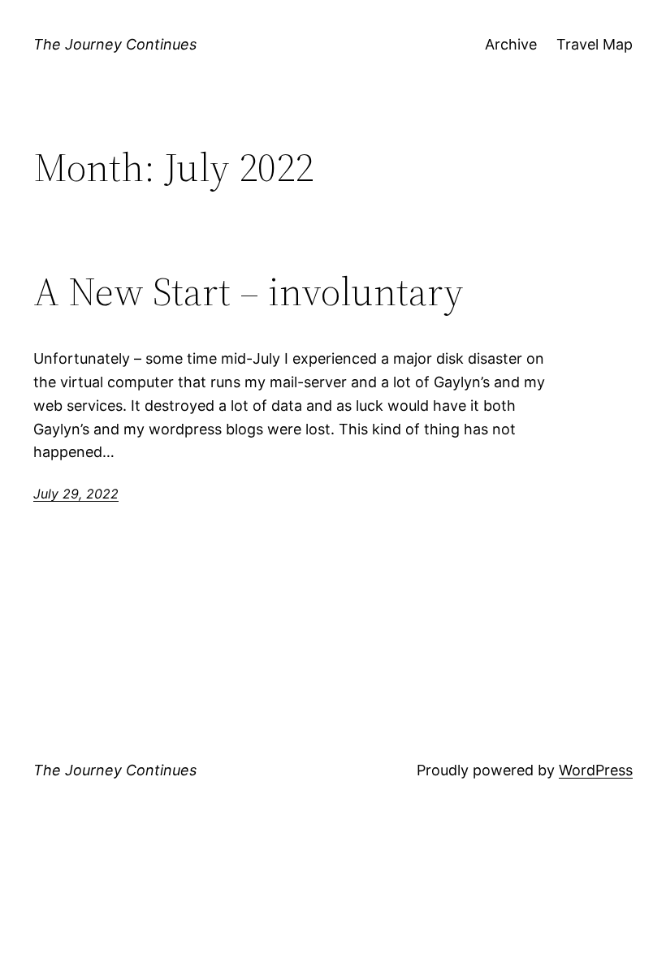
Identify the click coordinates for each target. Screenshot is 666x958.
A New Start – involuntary (248, 292)
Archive (511, 44)
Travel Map (594, 44)
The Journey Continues (115, 44)
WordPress (596, 770)
